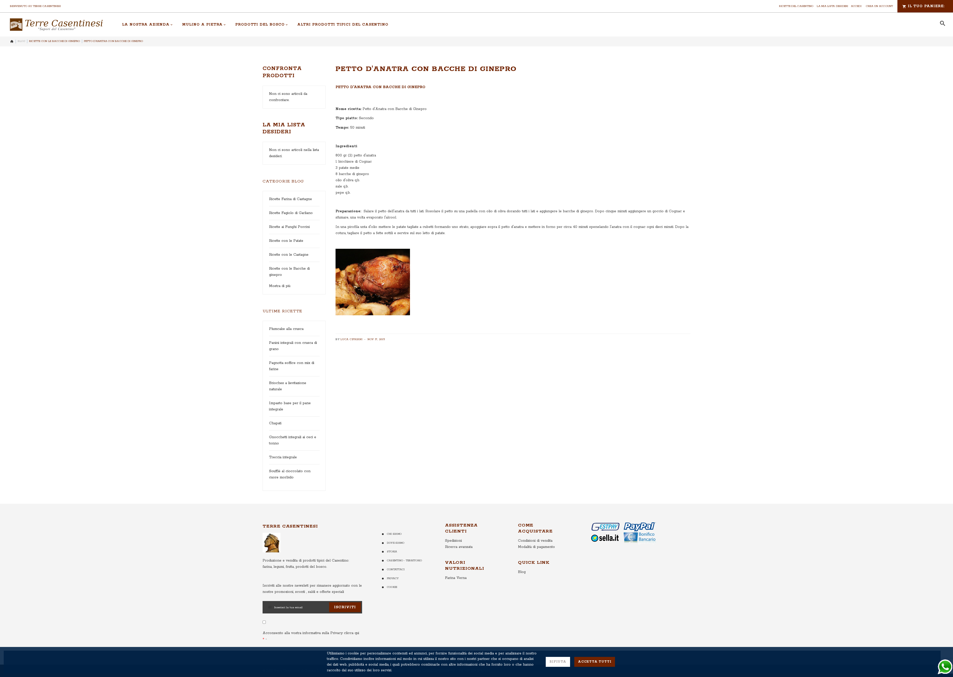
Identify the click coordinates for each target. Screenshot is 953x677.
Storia (392, 551)
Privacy (393, 578)
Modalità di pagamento (536, 547)
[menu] (525, 24)
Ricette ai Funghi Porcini (289, 227)
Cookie (392, 587)
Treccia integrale (283, 457)
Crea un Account (879, 6)
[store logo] (56, 24)
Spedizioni (453, 540)
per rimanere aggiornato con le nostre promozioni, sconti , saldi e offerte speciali (312, 588)
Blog (21, 41)
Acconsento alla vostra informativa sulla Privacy (311, 633)
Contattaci (396, 569)
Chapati (275, 423)
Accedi (856, 6)
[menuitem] (147, 25)
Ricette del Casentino (796, 6)
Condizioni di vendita (535, 540)
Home (12, 41)
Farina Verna (456, 578)
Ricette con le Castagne (288, 254)
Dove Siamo (395, 543)
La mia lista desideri (832, 6)
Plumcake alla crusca (286, 329)
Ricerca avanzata (459, 547)
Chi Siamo (394, 534)
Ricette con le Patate (286, 241)
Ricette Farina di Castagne (290, 199)
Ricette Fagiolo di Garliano (291, 213)
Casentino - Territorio (404, 560)
